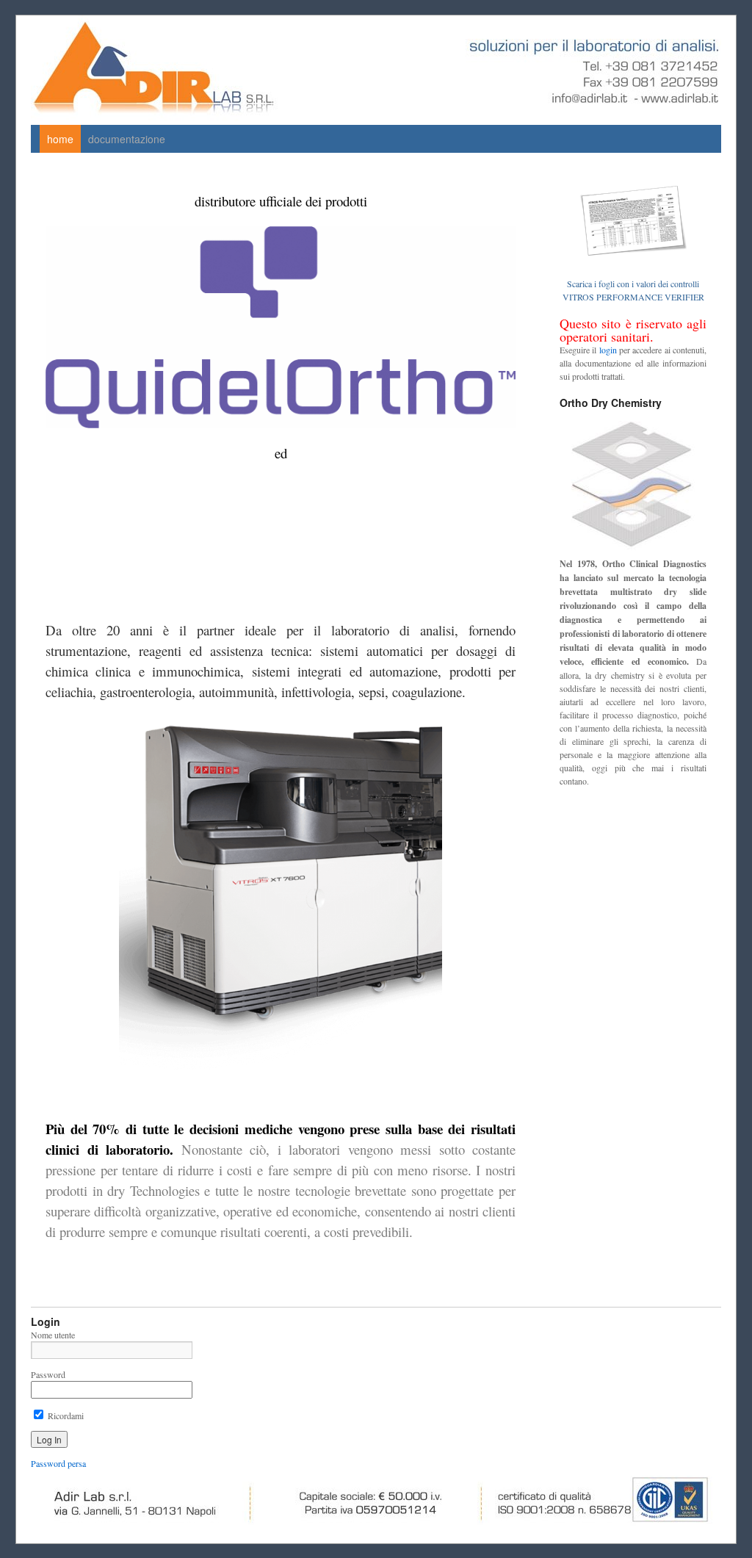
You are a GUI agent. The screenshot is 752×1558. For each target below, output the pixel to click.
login (608, 350)
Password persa (58, 1463)
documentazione (126, 138)
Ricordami (65, 1415)
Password (48, 1374)
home (60, 138)
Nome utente (53, 1335)
